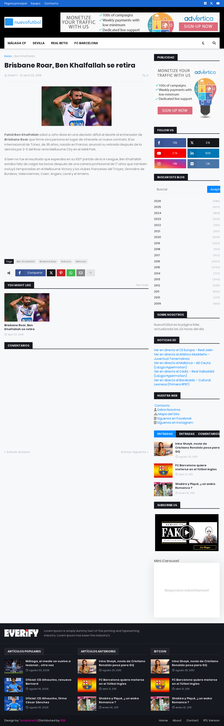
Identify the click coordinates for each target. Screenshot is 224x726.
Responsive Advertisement (187, 590)
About (177, 720)
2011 (187, 291)
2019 (187, 243)
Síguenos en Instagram (175, 422)
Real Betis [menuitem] (59, 43)
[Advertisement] (41, 221)
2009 (187, 303)
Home (163, 720)
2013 (187, 279)
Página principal (15, 3)
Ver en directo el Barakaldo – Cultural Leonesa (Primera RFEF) (182, 382)
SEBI (63, 720)
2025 (187, 207)
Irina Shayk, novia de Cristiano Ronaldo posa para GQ (197, 448)
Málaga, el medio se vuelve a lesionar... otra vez (48, 663)
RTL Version (211, 720)
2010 (187, 297)
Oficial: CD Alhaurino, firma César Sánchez (46, 700)
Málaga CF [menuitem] (17, 43)
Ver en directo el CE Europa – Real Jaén (183, 350)
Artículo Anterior (18, 452)
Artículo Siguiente (133, 452)
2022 (187, 225)
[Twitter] (51, 272)
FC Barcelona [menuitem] (86, 43)
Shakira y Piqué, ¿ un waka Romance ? (195, 486)
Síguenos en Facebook (174, 418)
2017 (187, 255)
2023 (187, 219)
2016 (187, 261)
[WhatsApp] (70, 272)
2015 (187, 267)
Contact (192, 720)
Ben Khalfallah (24, 56)
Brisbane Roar (48, 261)
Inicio (8, 56)
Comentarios (209, 434)
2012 (187, 285)
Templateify (28, 720)
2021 (187, 231)
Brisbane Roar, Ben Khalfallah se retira (19, 327)
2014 (187, 273)
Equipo (35, 3)
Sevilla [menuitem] (39, 43)
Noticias (66, 261)
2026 (187, 201)
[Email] (80, 272)
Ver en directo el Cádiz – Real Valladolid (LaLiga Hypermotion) (184, 373)
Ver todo (142, 285)
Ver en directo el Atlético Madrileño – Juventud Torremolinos (182, 356)
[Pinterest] (61, 272)
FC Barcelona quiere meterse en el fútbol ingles (196, 467)
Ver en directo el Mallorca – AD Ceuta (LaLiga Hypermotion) (182, 365)
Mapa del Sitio (169, 414)
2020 (187, 237)
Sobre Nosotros (168, 409)
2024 (187, 213)
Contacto (51, 3)
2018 (187, 249)
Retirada (81, 261)
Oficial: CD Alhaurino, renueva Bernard (48, 682)
